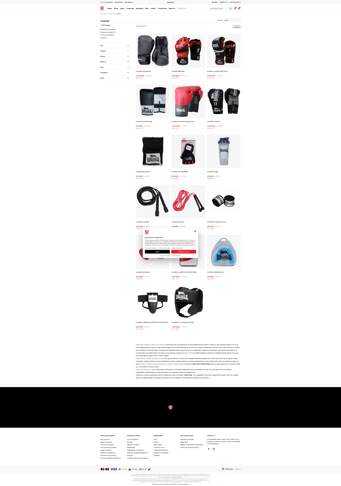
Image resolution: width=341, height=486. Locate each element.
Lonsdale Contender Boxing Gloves (182, 121)
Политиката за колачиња (108, 455)
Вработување (158, 445)
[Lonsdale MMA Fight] (188, 51)
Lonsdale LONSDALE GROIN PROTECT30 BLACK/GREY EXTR (153, 322)
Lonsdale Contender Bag (144, 121)
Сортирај (219, 20)
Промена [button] (238, 469)
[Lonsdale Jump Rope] (153, 201)
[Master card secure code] (122, 469)
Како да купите (105, 439)
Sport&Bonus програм (187, 439)
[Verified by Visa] (130, 469)
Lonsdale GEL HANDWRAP (179, 171)
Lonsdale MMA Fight (178, 71)
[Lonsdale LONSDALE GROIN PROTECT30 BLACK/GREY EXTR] (153, 302)
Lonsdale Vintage (212, 171)
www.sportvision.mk (161, 484)
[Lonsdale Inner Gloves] (153, 151)
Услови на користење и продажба (137, 458)
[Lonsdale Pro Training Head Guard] (188, 302)
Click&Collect (184, 442)
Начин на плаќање (106, 450)
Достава (129, 442)
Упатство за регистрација (108, 447)
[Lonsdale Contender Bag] (153, 101)
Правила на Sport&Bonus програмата (191, 445)
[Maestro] (107, 469)
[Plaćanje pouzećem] (149, 469)
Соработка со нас (159, 447)
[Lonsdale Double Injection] (224, 252)
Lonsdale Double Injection (215, 272)
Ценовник (157, 455)
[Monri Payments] (134, 469)
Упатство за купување (107, 445)
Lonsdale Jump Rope (142, 222)
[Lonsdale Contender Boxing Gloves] (188, 101)
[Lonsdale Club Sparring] (153, 51)
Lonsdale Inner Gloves (143, 171)
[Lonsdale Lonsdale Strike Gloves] (224, 51)
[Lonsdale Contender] (224, 101)
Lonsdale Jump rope (177, 222)
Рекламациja (131, 447)
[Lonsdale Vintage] (224, 151)
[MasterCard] (102, 469)
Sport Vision (103, 14)
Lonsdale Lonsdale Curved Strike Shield (184, 272)
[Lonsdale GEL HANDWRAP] (188, 151)
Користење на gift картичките (189, 447)
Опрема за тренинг (107, 32)
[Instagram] (214, 449)
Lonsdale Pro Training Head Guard (182, 322)
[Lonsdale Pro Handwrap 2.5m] (224, 201)
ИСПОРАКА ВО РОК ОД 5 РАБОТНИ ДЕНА (190, 1)
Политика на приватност (108, 453)
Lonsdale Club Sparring (143, 71)
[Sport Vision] (102, 8)
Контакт (156, 442)
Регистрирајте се (235, 2)
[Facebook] (209, 449)
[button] (112, 8)
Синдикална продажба (161, 450)
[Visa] (113, 469)
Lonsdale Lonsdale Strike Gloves (217, 71)
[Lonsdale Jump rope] (188, 201)
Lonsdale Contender (213, 121)
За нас (155, 439)
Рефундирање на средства (135, 450)
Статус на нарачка (132, 439)
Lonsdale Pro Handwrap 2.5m (216, 222)
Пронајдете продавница (161, 453)
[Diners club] (143, 469)
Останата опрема (107, 35)
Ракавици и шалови (108, 29)
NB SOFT (174, 484)
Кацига (103, 38)
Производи (111, 14)
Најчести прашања (106, 442)
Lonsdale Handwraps (142, 272)
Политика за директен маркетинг (110, 458)
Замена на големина (133, 445)
